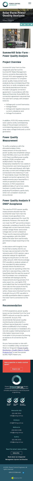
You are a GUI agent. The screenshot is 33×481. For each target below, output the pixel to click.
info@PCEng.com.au (16, 423)
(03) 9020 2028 (16, 430)
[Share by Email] (31, 24)
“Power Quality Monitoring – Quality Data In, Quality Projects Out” (16, 350)
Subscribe (16, 453)
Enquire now (16, 369)
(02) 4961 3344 (16, 413)
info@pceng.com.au (16, 416)
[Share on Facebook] (28, 24)
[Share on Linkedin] (24, 24)
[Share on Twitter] (21, 24)
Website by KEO (17, 478)
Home (5, 20)
